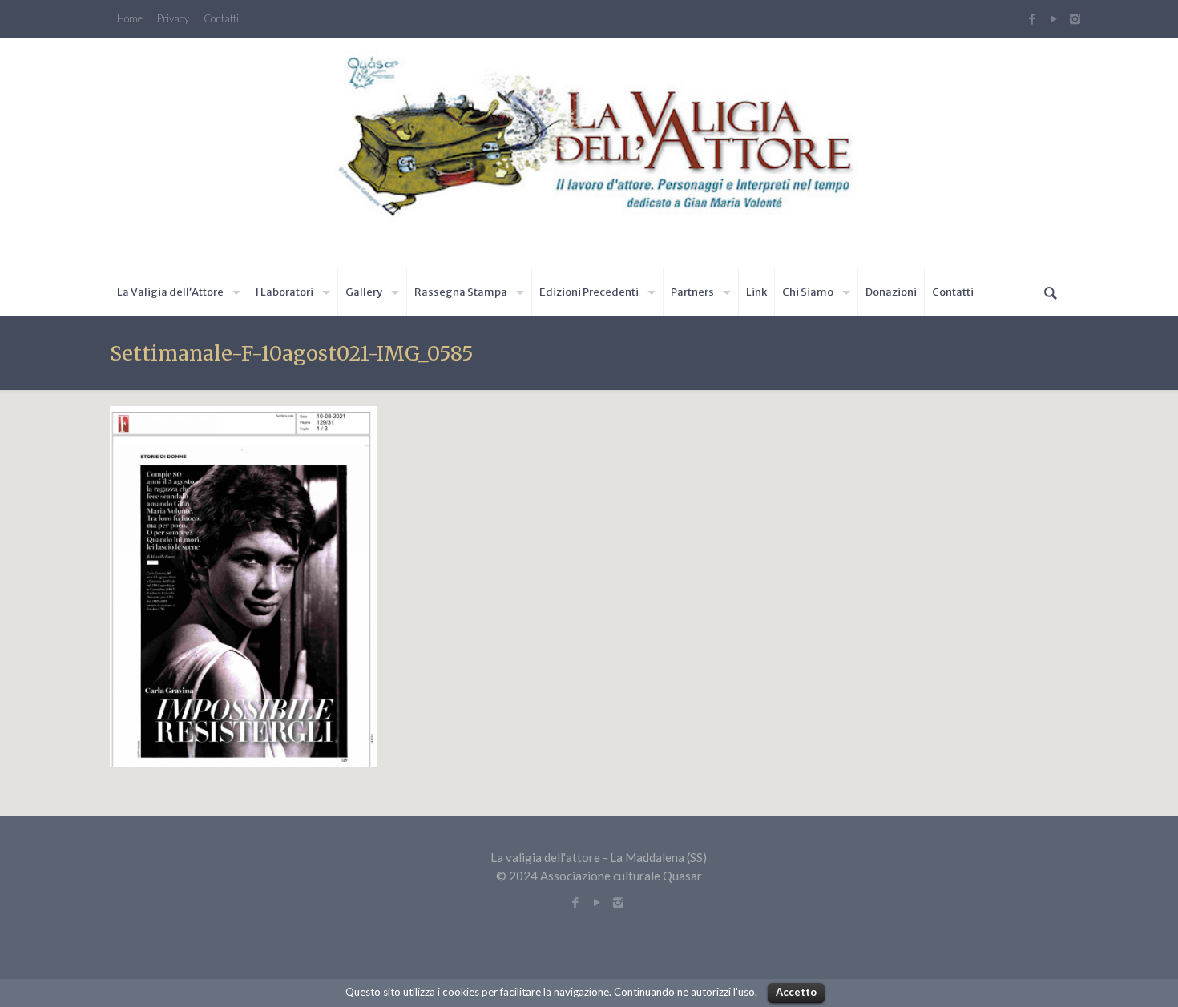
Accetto (796, 991)
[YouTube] (1053, 18)
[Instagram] (1077, 18)
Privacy (173, 19)
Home (130, 19)
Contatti (221, 19)
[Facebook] (1031, 18)
